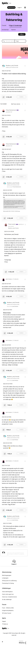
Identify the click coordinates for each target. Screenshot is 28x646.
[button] (25, 66)
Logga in (19, 7)
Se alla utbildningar (7, 599)
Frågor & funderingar (15, 25)
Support (4, 621)
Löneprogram (5, 578)
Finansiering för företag (8, 583)
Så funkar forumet (6, 613)
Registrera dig (11, 7)
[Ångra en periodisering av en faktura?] (22, 104)
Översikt (4, 25)
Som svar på (14, 186)
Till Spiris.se (5, 624)
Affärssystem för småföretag (9, 580)
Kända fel (10, 253)
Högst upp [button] (2, 641)
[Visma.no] (6, 3)
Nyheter (13, 29)
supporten (7, 165)
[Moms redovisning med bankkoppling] (25, 104)
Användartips (5, 29)
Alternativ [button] (22, 34)
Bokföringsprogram (6, 575)
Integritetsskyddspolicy (8, 610)
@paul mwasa (7, 312)
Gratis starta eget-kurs (8, 594)
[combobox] (14, 41)
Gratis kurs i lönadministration (9, 597)
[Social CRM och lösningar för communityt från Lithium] (22, 642)
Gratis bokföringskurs (7, 591)
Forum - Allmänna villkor (8, 607)
